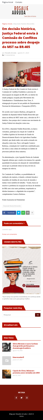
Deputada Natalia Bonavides (23, 24)
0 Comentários (9, 55)
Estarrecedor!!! (18, 357)
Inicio (21, 416)
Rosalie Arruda (21, 414)
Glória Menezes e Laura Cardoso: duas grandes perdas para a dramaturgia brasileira (25, 346)
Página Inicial (7, 2)
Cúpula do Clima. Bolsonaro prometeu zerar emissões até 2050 (26, 372)
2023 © (31, 414)
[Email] (28, 213)
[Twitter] (19, 213)
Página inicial (7, 24)
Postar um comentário (9, 234)
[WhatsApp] (23, 213)
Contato (18, 2)
